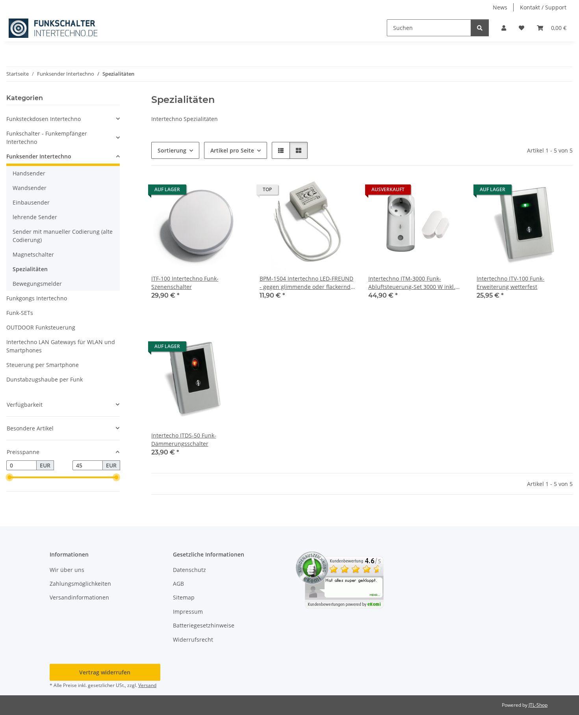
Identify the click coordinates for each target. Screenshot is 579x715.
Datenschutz (189, 569)
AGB (178, 583)
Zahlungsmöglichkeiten (80, 583)
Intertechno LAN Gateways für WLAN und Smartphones (60, 346)
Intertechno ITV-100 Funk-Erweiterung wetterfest (510, 282)
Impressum (188, 611)
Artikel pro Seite (232, 150)
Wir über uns (67, 569)
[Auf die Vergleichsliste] (213, 191)
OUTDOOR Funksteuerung (40, 327)
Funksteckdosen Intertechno (43, 119)
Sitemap (184, 597)
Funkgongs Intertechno (36, 298)
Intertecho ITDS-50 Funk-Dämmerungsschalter (183, 439)
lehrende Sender (35, 217)
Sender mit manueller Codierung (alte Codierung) (63, 236)
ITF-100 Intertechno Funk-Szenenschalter (185, 282)
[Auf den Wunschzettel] (233, 191)
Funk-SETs (19, 313)
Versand (147, 685)
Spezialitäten (30, 269)
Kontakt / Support (543, 7)
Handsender (29, 173)
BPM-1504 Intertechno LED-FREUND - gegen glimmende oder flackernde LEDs (307, 283)
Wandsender (29, 188)
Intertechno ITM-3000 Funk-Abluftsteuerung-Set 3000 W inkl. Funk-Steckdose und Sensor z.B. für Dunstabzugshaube (415, 283)
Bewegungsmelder (37, 283)
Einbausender (31, 202)
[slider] (9, 478)
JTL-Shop (538, 705)
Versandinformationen (79, 597)
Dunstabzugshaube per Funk (44, 379)
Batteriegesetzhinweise (203, 625)
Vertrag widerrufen (104, 672)
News (500, 7)
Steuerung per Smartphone (42, 365)
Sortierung (172, 150)
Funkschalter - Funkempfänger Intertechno (46, 137)
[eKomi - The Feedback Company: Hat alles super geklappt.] (340, 579)
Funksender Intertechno (38, 156)
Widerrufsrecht (193, 639)
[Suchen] (480, 27)
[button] (503, 27)
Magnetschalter (33, 254)
